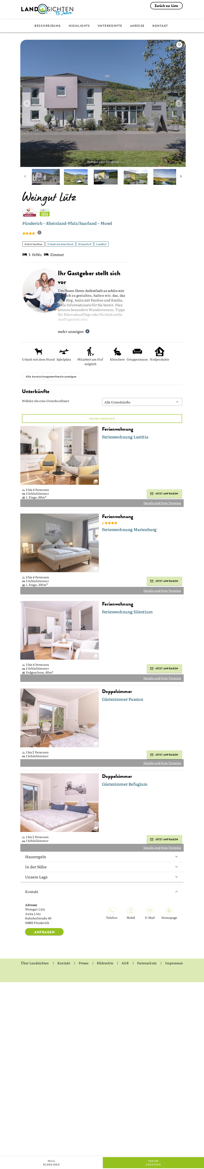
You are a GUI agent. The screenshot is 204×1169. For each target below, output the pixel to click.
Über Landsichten (35, 963)
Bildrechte (105, 963)
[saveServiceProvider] (179, 45)
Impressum (174, 963)
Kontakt (160, 26)
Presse (84, 963)
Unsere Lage (36, 877)
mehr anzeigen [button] (71, 331)
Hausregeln (35, 856)
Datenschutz (147, 963)
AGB (125, 963)
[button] (142, 402)
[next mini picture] (181, 177)
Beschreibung (47, 26)
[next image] (179, 103)
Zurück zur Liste (166, 5)
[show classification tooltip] (41, 233)
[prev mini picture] (25, 177)
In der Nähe (36, 866)
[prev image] (26, 103)
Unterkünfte (110, 26)
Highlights (79, 26)
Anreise (137, 26)
